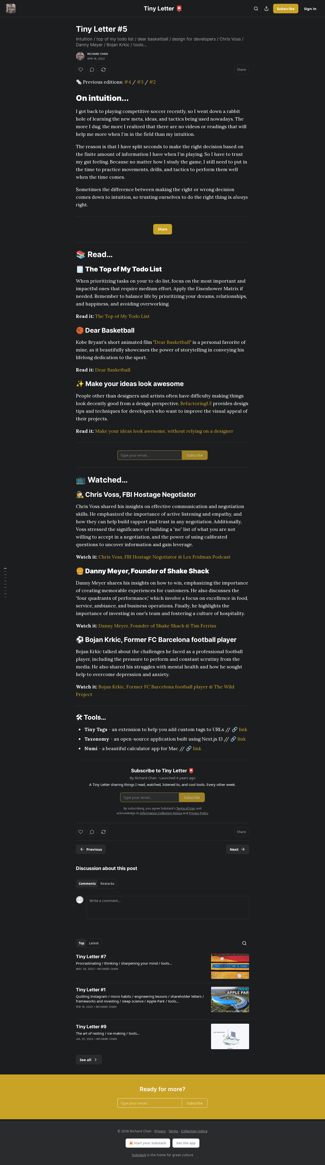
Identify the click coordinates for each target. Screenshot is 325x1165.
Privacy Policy (198, 813)
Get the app (186, 1143)
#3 (140, 82)
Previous (94, 849)
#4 (127, 82)
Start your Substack (150, 1143)
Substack (139, 1155)
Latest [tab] (94, 943)
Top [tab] (81, 943)
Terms (173, 1131)
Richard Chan (97, 54)
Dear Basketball (172, 342)
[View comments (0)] (92, 69)
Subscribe (286, 8)
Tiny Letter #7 (91, 956)
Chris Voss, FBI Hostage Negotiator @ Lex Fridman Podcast (164, 557)
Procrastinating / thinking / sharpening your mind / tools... (124, 963)
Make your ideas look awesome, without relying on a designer (164, 431)
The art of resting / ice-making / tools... (108, 1033)
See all (85, 1059)
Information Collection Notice (161, 813)
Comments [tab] (87, 883)
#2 (152, 82)
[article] (162, 966)
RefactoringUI (196, 403)
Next (234, 849)
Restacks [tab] (107, 883)
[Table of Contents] (5, 582)
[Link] (69, 98)
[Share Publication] (266, 8)
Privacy (160, 1131)
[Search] (256, 8)
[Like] (80, 69)
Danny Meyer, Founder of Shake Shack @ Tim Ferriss (157, 626)
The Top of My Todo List (122, 316)
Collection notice (194, 1131)
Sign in (310, 8)
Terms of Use (185, 808)
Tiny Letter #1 (91, 989)
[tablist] (96, 883)
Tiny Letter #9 (91, 1026)
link (243, 729)
